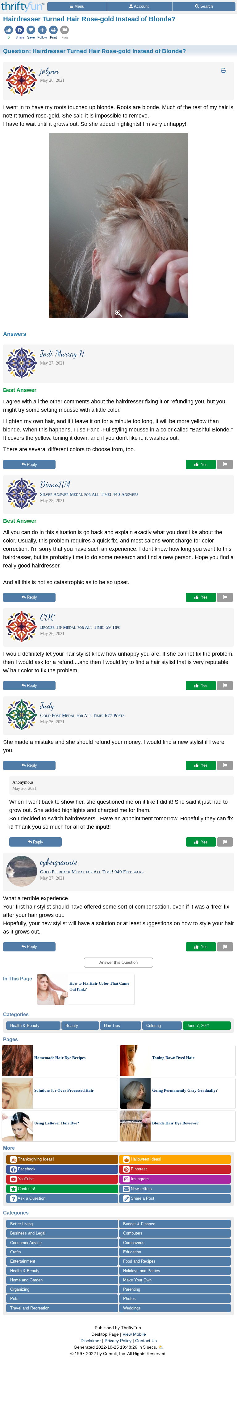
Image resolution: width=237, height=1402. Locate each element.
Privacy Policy (118, 1340)
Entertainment (22, 1261)
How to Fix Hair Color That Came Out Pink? (99, 986)
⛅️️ (161, 1347)
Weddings (132, 1308)
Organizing (19, 1289)
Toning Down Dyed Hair (173, 1057)
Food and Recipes (139, 1261)
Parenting (131, 1289)
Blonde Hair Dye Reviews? (175, 1123)
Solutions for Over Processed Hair (64, 1090)
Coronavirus (133, 1242)
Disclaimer (91, 1340)
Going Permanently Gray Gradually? (185, 1090)
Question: (94, 50)
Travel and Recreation (29, 1308)
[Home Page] (23, 3)
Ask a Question (31, 1198)
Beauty (71, 1025)
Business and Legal (27, 1233)
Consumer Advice (26, 1242)
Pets (14, 1298)
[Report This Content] (225, 464)
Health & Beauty (25, 1025)
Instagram (139, 1179)
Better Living (21, 1224)
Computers (133, 1233)
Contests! (26, 1188)
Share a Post (142, 1198)
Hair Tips (112, 1025)
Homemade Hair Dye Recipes (59, 1057)
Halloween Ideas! (142, 1159)
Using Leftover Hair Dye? (56, 1123)
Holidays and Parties (141, 1270)
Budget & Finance (139, 1224)
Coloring (153, 1025)
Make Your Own (137, 1280)
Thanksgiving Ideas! (32, 1159)
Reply (32, 464)
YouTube (25, 1179)
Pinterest (138, 1169)
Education (132, 1252)
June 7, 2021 (198, 1025)
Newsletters (141, 1188)
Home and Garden (26, 1280)
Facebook (26, 1169)
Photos (129, 1298)
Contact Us (146, 1340)
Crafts (15, 1252)
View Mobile (134, 1334)
